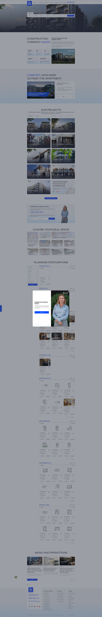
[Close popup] (68, 291)
